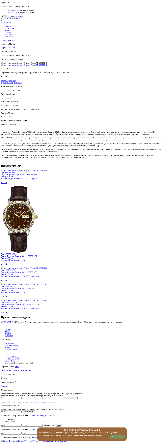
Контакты (9, 36)
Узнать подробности (8, 81)
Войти (59, 425)
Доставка (8, 32)
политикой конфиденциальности (43, 402)
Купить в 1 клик (7, 83)
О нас (7, 332)
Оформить (5, 386)
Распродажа (9, 34)
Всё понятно (117, 437)
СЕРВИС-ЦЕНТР (10, 370)
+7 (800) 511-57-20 (12, 12)
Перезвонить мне (71, 398)
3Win (17, 367)
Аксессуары (10, 28)
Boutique (25, 370)
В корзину (18, 83)
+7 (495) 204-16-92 (12, 10)
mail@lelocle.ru (11, 361)
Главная (8, 330)
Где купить (9, 343)
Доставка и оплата (12, 349)
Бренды (8, 26)
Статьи (8, 334)
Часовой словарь (11, 345)
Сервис (8, 30)
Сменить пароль (28, 412)
